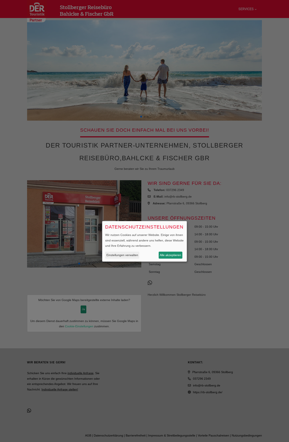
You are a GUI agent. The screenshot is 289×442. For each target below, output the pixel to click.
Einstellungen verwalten (122, 255)
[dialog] (144, 241)
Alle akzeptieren (170, 255)
